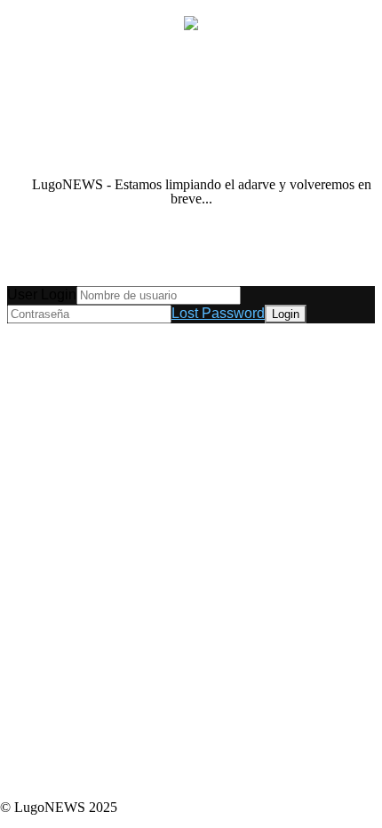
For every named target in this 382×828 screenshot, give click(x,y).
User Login (41, 294)
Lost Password (218, 313)
